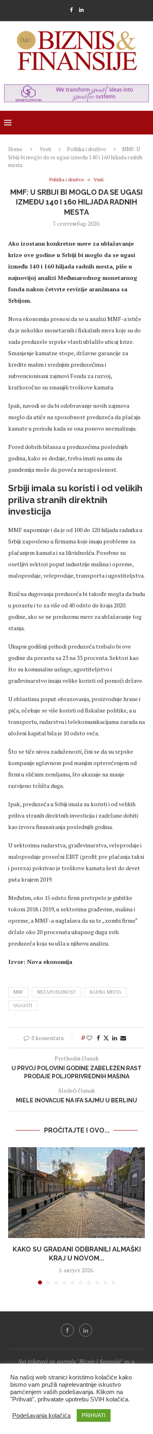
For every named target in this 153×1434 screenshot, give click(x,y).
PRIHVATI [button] (94, 1415)
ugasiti (22, 1005)
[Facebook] (71, 9)
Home (15, 149)
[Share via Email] (123, 1038)
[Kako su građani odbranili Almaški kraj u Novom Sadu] (76, 1192)
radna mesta (106, 992)
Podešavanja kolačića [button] (41, 1415)
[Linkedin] (81, 9)
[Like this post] (89, 1038)
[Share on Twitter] (106, 1038)
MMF (18, 992)
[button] (15, 1215)
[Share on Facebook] (98, 1038)
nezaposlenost (56, 992)
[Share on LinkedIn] (114, 1038)
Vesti (45, 149)
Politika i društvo (86, 149)
